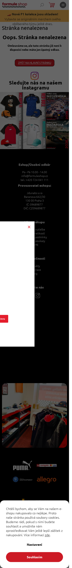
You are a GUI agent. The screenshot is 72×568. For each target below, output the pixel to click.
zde (47, 535)
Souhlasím (34, 557)
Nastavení (34, 544)
